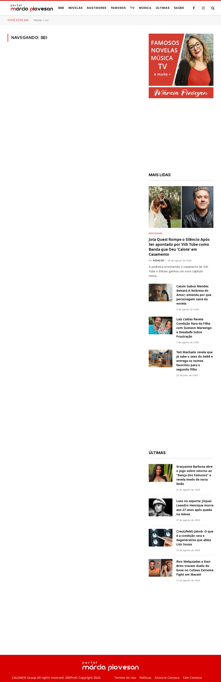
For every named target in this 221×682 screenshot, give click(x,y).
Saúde (179, 7)
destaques (156, 233)
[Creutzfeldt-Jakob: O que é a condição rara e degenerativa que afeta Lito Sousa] (160, 538)
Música (145, 7)
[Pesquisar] (212, 8)
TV (132, 7)
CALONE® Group (24, 678)
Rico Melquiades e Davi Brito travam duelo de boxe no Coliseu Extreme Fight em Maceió (194, 567)
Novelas (75, 7)
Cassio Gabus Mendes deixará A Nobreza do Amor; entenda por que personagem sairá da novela (193, 294)
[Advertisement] (181, 136)
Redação (158, 260)
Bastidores (96, 7)
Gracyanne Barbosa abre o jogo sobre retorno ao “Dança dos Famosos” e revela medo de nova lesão (194, 475)
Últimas (162, 7)
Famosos (118, 7)
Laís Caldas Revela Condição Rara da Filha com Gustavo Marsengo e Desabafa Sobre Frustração (194, 327)
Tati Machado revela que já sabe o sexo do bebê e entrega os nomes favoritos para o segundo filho (194, 360)
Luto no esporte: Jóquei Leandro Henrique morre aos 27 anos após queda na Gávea (194, 507)
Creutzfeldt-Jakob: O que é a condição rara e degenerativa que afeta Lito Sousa (194, 537)
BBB (61, 7)
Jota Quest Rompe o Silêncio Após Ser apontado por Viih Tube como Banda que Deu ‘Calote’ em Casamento (179, 247)
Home (38, 20)
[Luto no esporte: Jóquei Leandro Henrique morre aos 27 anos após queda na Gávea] (160, 507)
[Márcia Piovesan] (29, 8)
